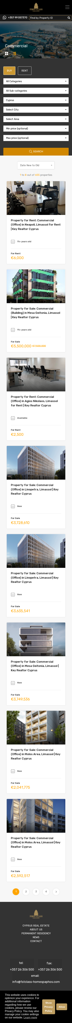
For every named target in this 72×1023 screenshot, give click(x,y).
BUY (9, 70)
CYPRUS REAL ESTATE (36, 925)
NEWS (36, 937)
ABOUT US (36, 929)
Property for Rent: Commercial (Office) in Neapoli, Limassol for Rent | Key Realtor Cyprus (36, 225)
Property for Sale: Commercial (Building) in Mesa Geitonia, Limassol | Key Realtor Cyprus (35, 313)
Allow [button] (62, 1006)
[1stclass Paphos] (36, 10)
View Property (36, 208)
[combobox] (36, 81)
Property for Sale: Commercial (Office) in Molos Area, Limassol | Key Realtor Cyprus (35, 754)
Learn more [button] (30, 1017)
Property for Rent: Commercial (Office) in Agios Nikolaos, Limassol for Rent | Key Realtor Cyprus (34, 401)
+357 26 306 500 (22, 969)
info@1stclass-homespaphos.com (36, 982)
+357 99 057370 (17, 17)
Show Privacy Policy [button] (48, 1006)
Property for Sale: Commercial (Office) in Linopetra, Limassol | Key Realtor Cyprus (35, 489)
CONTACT (36, 941)
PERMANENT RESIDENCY (36, 933)
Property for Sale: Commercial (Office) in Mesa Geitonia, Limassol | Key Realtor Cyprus (35, 666)
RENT (24, 70)
